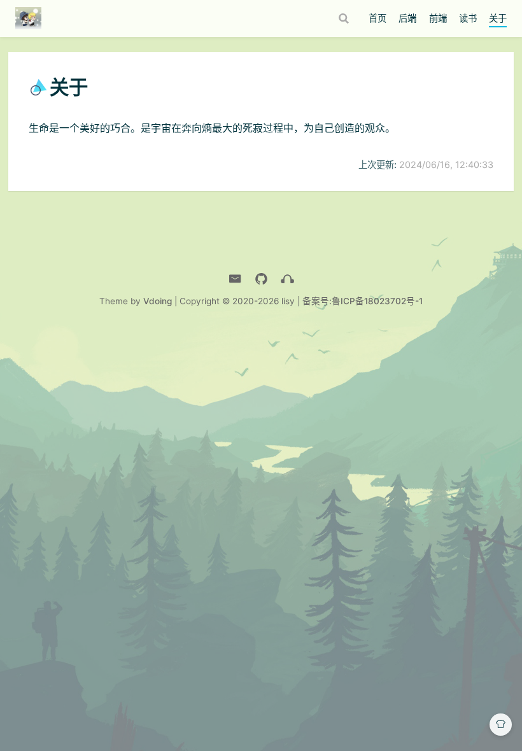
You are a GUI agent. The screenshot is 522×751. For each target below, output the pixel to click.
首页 (377, 18)
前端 (438, 18)
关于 (498, 18)
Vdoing (157, 301)
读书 (468, 18)
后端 (407, 18)
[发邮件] (235, 279)
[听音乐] (287, 279)
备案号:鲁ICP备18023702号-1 (362, 301)
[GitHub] (261, 279)
